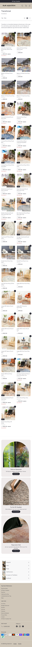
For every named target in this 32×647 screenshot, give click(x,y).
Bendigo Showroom (5, 605)
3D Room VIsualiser (5, 590)
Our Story (3, 603)
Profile (19, 643)
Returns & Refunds (5, 613)
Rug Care (3, 592)
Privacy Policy (4, 615)
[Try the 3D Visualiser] (16, 492)
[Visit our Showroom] (16, 454)
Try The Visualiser (16, 511)
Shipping (3, 611)
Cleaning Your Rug (5, 594)
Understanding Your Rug (6, 596)
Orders (15, 643)
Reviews (3, 607)
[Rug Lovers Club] (16, 530)
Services (3, 609)
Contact (3, 616)
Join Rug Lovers (16, 550)
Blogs (2, 597)
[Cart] (26, 5)
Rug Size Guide (4, 588)
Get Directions (16, 473)
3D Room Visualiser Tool (6, 618)
